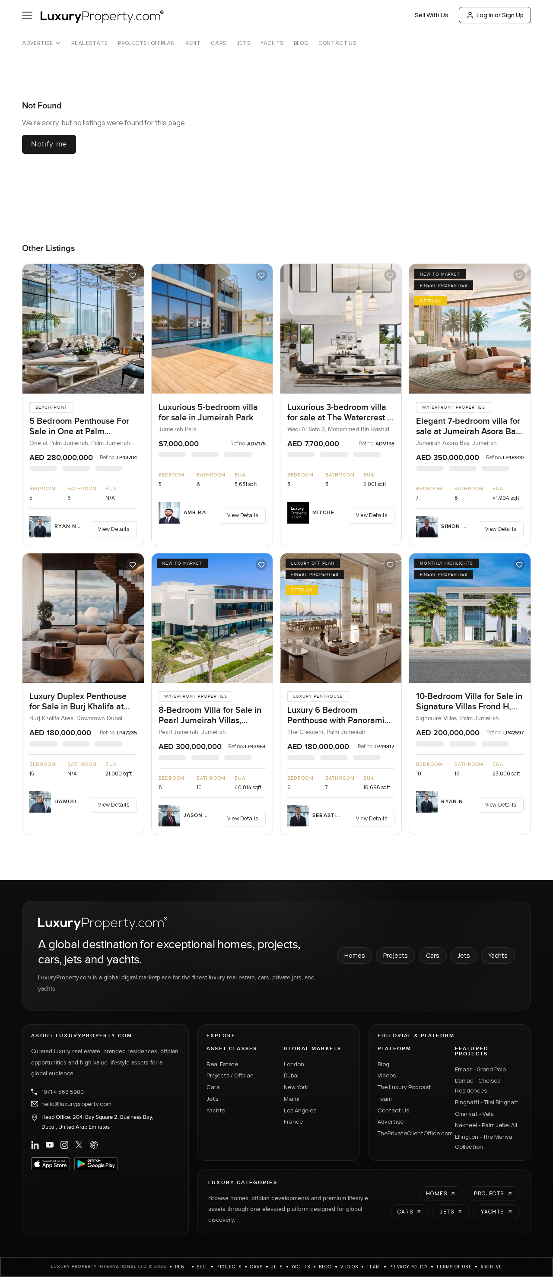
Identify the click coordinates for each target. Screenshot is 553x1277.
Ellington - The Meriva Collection (483, 1141)
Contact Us (337, 43)
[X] (79, 1145)
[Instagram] (64, 1145)
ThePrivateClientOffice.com (411, 1133)
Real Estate (89, 43)
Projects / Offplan (230, 1075)
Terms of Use (453, 1266)
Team (385, 1098)
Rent (192, 43)
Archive (491, 1266)
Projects (395, 955)
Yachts (272, 43)
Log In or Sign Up (500, 15)
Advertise (37, 43)
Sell (202, 1266)
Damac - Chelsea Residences (478, 1085)
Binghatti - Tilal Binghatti (487, 1102)
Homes (354, 955)
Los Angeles (300, 1110)
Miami (291, 1098)
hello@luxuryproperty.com (76, 1103)
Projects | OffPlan (146, 43)
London (294, 1064)
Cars (218, 43)
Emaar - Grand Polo (480, 1069)
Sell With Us (431, 15)
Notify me (49, 144)
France (293, 1121)
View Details (113, 529)
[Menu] (27, 15)
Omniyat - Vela (474, 1114)
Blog (301, 43)
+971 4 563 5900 (62, 1091)
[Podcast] (94, 1145)
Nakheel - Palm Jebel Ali (486, 1125)
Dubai (291, 1075)
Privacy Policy (408, 1266)
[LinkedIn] (35, 1145)
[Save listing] (133, 275)
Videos (387, 1075)
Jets (243, 43)
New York (296, 1087)
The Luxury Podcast (404, 1087)
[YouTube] (50, 1145)
